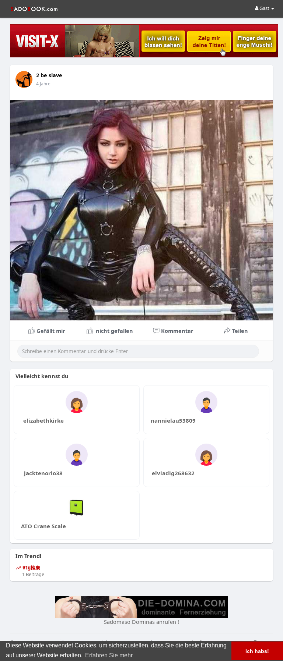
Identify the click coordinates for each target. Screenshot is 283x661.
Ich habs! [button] (257, 651)
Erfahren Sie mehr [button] (109, 655)
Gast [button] (264, 8)
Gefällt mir (50, 330)
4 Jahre (43, 84)
